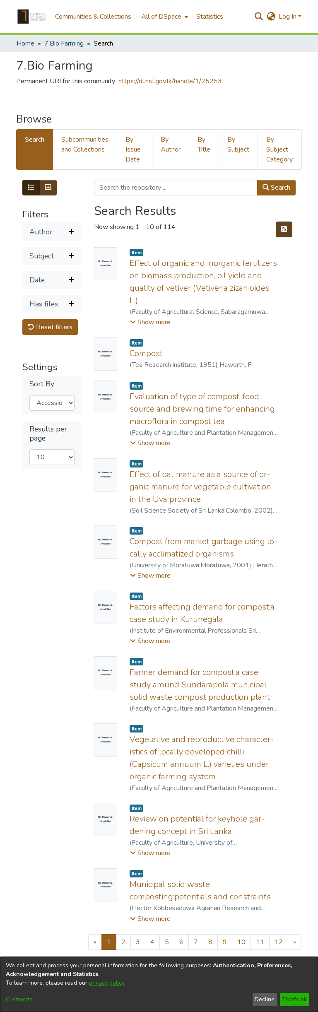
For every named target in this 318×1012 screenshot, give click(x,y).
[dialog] (159, 984)
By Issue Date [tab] (133, 149)
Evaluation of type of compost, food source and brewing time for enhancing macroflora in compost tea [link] (202, 409)
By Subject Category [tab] (279, 149)
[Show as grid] (48, 187)
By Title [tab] (204, 144)
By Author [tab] (171, 144)
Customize (19, 999)
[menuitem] (164, 16)
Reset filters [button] (53, 327)
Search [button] (279, 187)
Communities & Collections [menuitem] (93, 16)
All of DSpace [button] (161, 16)
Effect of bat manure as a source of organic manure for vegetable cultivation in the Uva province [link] (200, 487)
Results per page (48, 433)
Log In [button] (288, 16)
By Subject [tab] (238, 144)
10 (241, 942)
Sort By (41, 384)
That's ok (294, 999)
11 (260, 942)
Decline (265, 999)
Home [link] (25, 43)
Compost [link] (146, 353)
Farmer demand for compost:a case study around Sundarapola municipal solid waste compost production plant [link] (200, 685)
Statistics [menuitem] (209, 16)
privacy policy (106, 983)
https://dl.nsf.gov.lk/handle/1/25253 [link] (170, 81)
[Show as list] (31, 187)
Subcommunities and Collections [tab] (84, 144)
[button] (31, 16)
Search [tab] (34, 139)
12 (279, 942)
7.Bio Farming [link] (64, 43)
